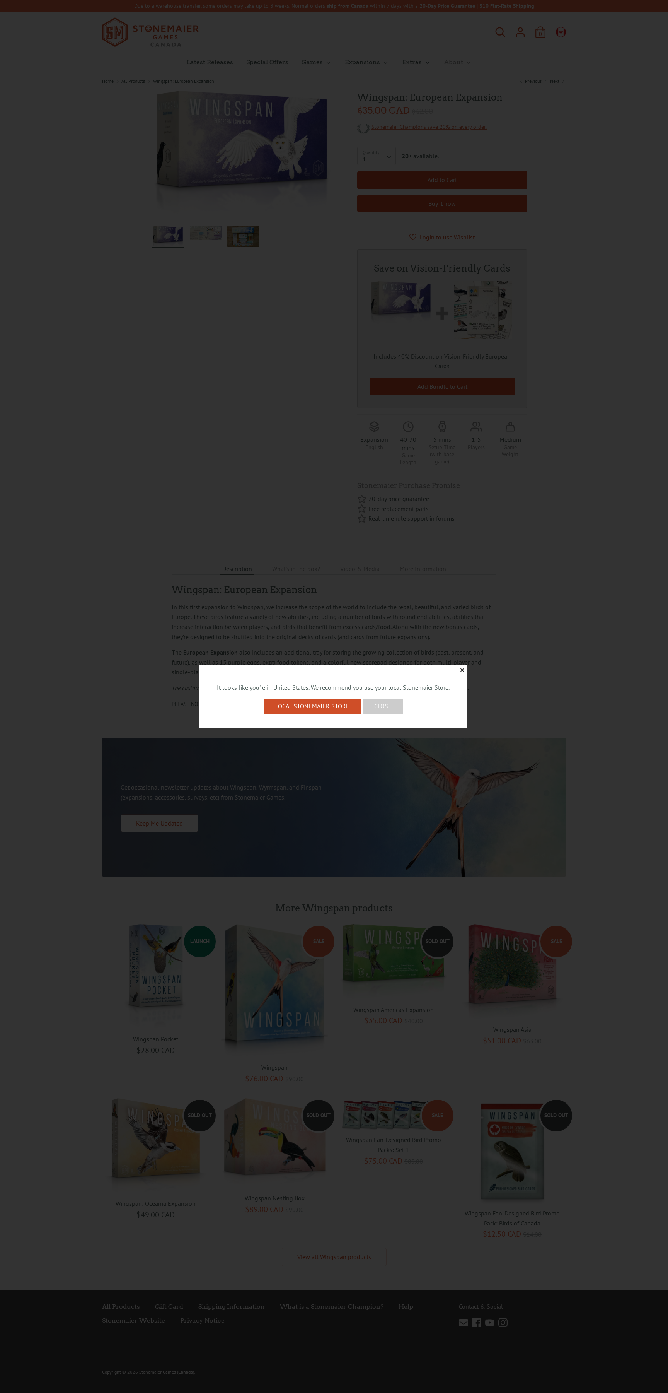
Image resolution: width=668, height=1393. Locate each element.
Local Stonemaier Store (312, 706)
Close (383, 706)
